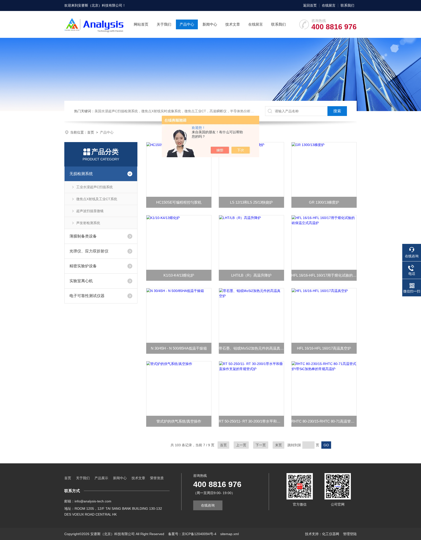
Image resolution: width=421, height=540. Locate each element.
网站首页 (141, 24)
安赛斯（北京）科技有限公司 (100, 5)
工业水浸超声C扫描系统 (94, 187)
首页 (90, 132)
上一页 (241, 445)
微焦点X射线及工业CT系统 (96, 199)
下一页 (261, 445)
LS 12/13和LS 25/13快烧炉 (251, 202)
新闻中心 (209, 24)
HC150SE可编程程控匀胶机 (178, 202)
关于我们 (164, 24)
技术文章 (232, 24)
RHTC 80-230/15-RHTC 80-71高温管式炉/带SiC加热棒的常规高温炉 (324, 421)
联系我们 (347, 5)
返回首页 (310, 5)
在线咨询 (208, 505)
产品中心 (187, 24)
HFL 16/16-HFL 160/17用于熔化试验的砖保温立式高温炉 (324, 275)
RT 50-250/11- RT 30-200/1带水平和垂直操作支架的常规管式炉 (251, 421)
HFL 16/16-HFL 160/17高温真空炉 (324, 348)
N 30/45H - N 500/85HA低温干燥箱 (179, 348)
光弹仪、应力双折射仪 (88, 251)
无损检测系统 (81, 174)
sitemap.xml (229, 534)
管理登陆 (350, 534)
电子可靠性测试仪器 (87, 296)
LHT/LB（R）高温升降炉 (251, 275)
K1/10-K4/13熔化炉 (178, 275)
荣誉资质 (157, 478)
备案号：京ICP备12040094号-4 (192, 534)
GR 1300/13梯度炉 (324, 202)
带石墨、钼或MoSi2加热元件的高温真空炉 (251, 348)
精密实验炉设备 (83, 266)
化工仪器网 (330, 534)
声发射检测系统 (88, 223)
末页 (278, 445)
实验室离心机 (81, 281)
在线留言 (328, 5)
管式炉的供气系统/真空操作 (178, 421)
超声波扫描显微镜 (90, 211)
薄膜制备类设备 (83, 236)
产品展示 (101, 478)
